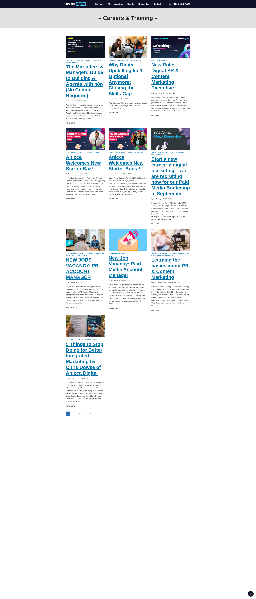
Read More (71, 123)
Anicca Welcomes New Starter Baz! (83, 162)
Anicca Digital (115, 99)
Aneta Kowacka (115, 174)
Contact (157, 4)
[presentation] (85, 47)
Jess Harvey (114, 280)
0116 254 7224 (181, 3)
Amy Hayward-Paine (159, 282)
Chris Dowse (72, 378)
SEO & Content (83, 255)
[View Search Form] (170, 4)
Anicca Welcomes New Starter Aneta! (126, 162)
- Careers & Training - (74, 60)
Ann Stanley (71, 101)
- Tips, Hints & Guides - (91, 60)
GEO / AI (75, 62)
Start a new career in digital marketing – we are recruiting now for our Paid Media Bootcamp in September (170, 176)
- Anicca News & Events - (75, 152)
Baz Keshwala (72, 174)
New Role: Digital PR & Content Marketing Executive (165, 76)
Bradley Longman (158, 93)
